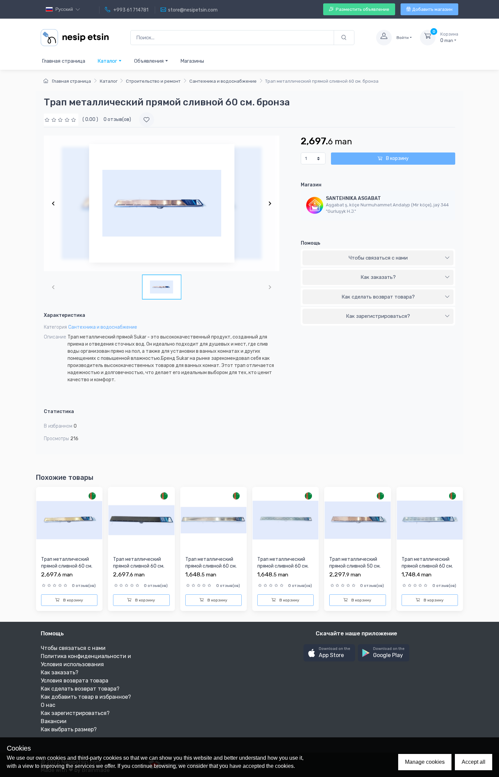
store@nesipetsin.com (193, 10)
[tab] (378, 258)
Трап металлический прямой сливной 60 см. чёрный (138, 565)
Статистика (59, 411)
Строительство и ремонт (153, 81)
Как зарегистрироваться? (378, 316)
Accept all (473, 762)
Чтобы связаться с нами (378, 258)
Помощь (310, 243)
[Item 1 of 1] (161, 203)
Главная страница (63, 61)
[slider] (61, 119)
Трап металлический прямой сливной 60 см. (211, 562)
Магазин (311, 185)
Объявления (149, 61)
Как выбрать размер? (69, 729)
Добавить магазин (432, 9)
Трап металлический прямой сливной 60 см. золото (66, 565)
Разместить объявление (362, 9)
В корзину (397, 158)
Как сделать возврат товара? (378, 297)
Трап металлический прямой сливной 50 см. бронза (355, 565)
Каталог (107, 61)
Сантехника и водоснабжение (223, 81)
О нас (48, 705)
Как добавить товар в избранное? (86, 697)
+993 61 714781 (130, 10)
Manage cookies (425, 762)
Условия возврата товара (74, 680)
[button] (329, 652)
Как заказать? (378, 277)
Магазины (192, 61)
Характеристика (64, 315)
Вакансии (54, 721)
